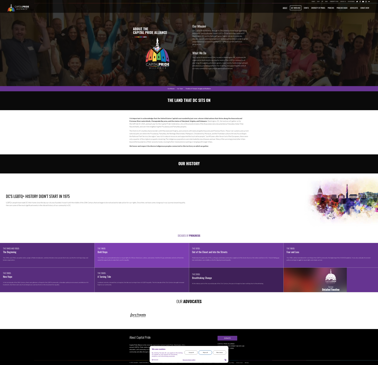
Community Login (334, 1)
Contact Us (343, 1)
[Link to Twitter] (357, 1)
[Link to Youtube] (363, 1)
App (322, 1)
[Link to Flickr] (368, 1)
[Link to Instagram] (366, 1)
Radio (326, 1)
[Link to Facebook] (360, 1)
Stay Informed (351, 1)
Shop (318, 1)
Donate (313, 1)
